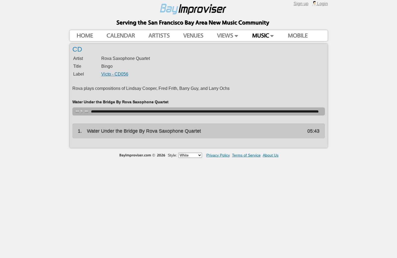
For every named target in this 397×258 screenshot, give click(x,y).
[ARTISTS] (159, 35)
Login (322, 3)
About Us (270, 155)
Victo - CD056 (114, 74)
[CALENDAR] (120, 35)
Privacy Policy (218, 155)
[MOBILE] (298, 35)
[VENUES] (193, 35)
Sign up (301, 3)
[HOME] (84, 35)
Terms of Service (246, 155)
